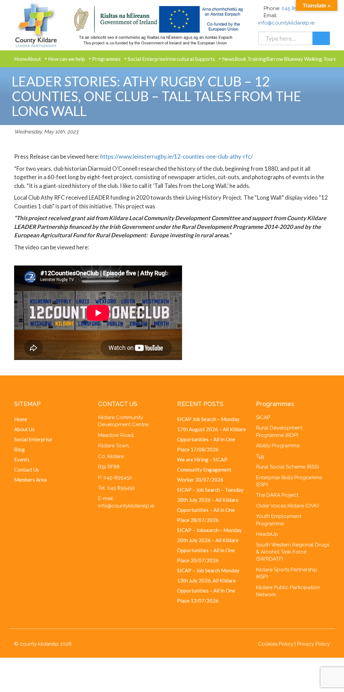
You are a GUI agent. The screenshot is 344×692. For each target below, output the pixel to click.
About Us (24, 429)
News (228, 59)
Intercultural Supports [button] (190, 59)
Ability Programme (278, 446)
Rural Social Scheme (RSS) (287, 467)
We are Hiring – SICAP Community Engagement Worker (204, 469)
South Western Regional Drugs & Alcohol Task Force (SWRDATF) (292, 552)
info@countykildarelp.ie (286, 23)
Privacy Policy (313, 644)
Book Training (250, 59)
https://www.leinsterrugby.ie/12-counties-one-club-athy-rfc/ (176, 156)
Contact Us (26, 469)
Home (20, 59)
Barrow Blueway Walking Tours (301, 59)
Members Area (30, 480)
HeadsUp (267, 534)
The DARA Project (277, 495)
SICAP (263, 417)
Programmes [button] (106, 59)
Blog (19, 449)
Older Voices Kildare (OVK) (287, 506)
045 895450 (295, 8)
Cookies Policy (275, 644)
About (34, 59)
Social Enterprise (147, 59)
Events (22, 459)
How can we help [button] (66, 59)
